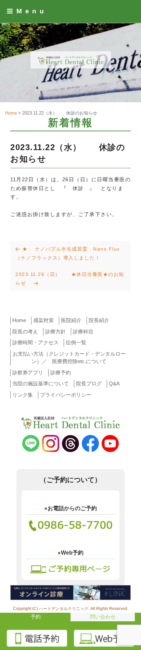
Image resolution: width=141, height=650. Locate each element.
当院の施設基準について (40, 383)
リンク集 (22, 395)
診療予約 (60, 372)
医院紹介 (71, 320)
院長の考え (25, 331)
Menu (31, 11)
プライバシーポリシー (65, 395)
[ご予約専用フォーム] (71, 568)
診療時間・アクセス (35, 342)
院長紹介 (99, 320)
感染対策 (43, 320)
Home (19, 320)
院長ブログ (89, 383)
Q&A (114, 383)
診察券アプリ (27, 372)
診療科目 (83, 331)
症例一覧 (76, 342)
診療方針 (55, 331)
